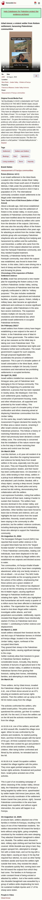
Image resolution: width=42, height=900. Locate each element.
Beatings (6, 156)
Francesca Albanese (8, 87)
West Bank (5, 82)
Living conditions (8, 161)
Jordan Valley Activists (22, 87)
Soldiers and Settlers (22, 151)
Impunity (30, 161)
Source (4, 143)
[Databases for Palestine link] (35, 4)
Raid (15, 156)
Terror (21, 161)
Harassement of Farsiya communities (13, 93)
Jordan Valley (14, 82)
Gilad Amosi (5, 898)
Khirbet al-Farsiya (24, 82)
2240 (3, 77)
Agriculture (25, 156)
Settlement (6, 151)
